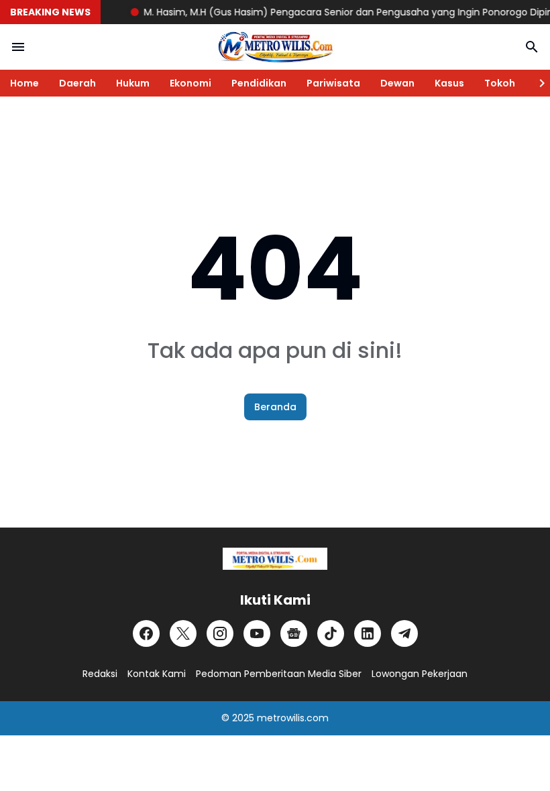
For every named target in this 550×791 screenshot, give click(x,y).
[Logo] (275, 559)
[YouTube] (256, 633)
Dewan (397, 83)
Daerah (77, 83)
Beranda (275, 407)
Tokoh (499, 83)
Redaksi (99, 673)
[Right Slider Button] (536, 83)
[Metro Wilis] (275, 46)
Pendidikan (258, 83)
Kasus (449, 83)
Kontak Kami (156, 673)
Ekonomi (190, 83)
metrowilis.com (293, 718)
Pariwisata (333, 83)
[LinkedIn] (367, 633)
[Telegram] (404, 633)
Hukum (133, 83)
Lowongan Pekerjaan (420, 673)
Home (24, 83)
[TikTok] (330, 633)
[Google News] (293, 633)
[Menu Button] (18, 47)
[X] (183, 633)
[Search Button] (531, 47)
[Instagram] (220, 633)
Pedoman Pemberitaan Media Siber (279, 673)
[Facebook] (146, 633)
